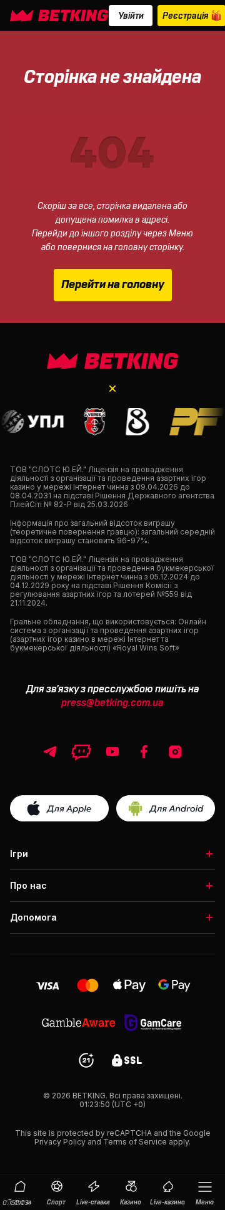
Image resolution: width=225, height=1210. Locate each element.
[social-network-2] (112, 751)
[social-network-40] (81, 751)
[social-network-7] (175, 751)
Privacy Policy (60, 1141)
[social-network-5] (144, 751)
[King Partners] (113, 361)
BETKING (89, 1095)
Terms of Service (135, 1141)
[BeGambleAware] (79, 1022)
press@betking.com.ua (112, 703)
